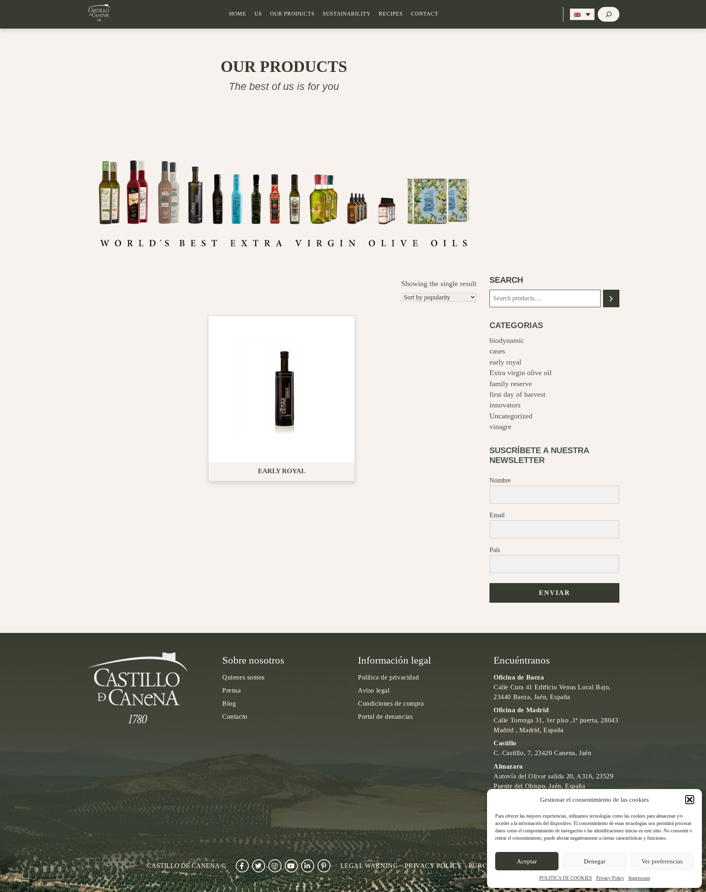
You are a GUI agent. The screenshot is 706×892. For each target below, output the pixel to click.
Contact (424, 14)
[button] (690, 800)
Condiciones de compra (391, 703)
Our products (292, 14)
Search (506, 279)
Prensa (231, 690)
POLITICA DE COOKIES (565, 878)
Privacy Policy (610, 878)
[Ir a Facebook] (242, 865)
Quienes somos (243, 677)
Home (237, 14)
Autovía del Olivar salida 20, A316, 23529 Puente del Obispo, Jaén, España (554, 776)
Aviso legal (374, 690)
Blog (229, 703)
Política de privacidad (388, 677)
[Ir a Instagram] (275, 865)
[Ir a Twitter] (258, 865)
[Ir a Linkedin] (307, 865)
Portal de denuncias (385, 716)
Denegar (594, 861)
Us (258, 14)
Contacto (235, 716)
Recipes (391, 14)
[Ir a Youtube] (291, 865)
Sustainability (347, 14)
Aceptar (527, 861)
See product (284, 389)
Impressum (639, 878)
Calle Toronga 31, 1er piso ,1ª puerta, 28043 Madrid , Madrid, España (556, 719)
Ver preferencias (662, 861)
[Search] (611, 298)
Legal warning (369, 865)
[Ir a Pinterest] (324, 865)
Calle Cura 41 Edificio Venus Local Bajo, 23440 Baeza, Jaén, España (552, 687)
